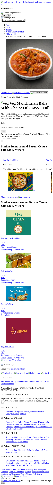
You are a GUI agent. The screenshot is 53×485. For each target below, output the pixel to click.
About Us (15, 469)
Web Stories (37, 474)
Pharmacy (5, 384)
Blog (31, 469)
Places (34, 472)
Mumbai (40, 411)
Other (11, 384)
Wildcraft (14, 452)
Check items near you (9, 197)
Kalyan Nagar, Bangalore (28, 422)
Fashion (20, 381)
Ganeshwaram (17, 463)
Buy (34, 190)
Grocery (26, 381)
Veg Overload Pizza (10, 160)
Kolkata (23, 414)
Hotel (47, 381)
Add (3, 132)
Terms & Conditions (16, 472)
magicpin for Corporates (10, 474)
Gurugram (10, 414)
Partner (40, 472)
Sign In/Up (5, 15)
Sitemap (28, 472)
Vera (22, 474)
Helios (29, 450)
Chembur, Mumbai (13, 427)
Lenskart (36, 450)
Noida (16, 414)
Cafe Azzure (21, 437)
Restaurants (5, 381)
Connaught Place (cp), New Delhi (34, 427)
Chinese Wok (6, 93)
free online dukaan (18, 369)
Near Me (37, 469)
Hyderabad (32, 411)
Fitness (32, 381)
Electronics (40, 381)
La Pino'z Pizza (33, 461)
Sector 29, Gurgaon (22, 424)
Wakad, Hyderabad (37, 424)
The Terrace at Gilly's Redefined (34, 439)
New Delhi (10, 411)
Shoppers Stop (11, 450)
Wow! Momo (11, 461)
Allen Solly (22, 450)
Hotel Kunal (23, 442)
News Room (6, 469)
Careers (29, 474)
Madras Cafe (22, 461)
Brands (46, 472)
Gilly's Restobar (15, 439)
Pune (25, 411)
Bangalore (19, 411)
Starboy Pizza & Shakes (33, 463)
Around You (24, 469)
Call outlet (43, 93)
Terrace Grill (11, 437)
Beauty (13, 381)
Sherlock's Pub (12, 442)
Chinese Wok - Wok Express (20, 465)
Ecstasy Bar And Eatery (35, 437)
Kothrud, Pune (11, 422)
